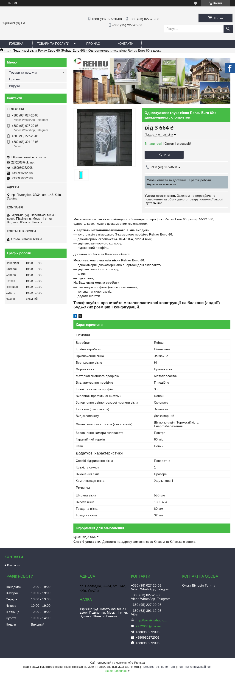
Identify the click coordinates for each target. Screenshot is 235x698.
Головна (16, 43)
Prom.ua (139, 662)
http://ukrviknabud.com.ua (28, 157)
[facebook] (75, 317)
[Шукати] (228, 29)
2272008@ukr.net (22, 162)
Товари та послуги (53, 43)
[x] (80, 317)
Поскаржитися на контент (158, 666)
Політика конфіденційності (195, 666)
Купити (164, 155)
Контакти (125, 43)
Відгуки (14, 86)
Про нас (93, 43)
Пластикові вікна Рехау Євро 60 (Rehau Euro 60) (49, 50)
